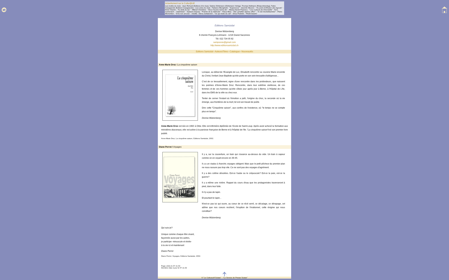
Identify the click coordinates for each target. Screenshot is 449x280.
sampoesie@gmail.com (224, 42)
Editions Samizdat (204, 51)
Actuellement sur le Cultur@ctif (180, 3)
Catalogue (235, 51)
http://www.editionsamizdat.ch (224, 45)
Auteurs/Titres (221, 51)
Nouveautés (247, 51)
